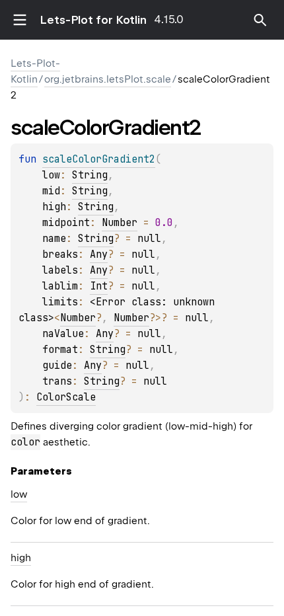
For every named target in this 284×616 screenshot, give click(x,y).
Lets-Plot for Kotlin (93, 19)
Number (119, 222)
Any (99, 254)
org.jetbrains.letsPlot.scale (107, 79)
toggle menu (20, 20)
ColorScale (66, 397)
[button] (260, 20)
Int (99, 286)
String (90, 175)
